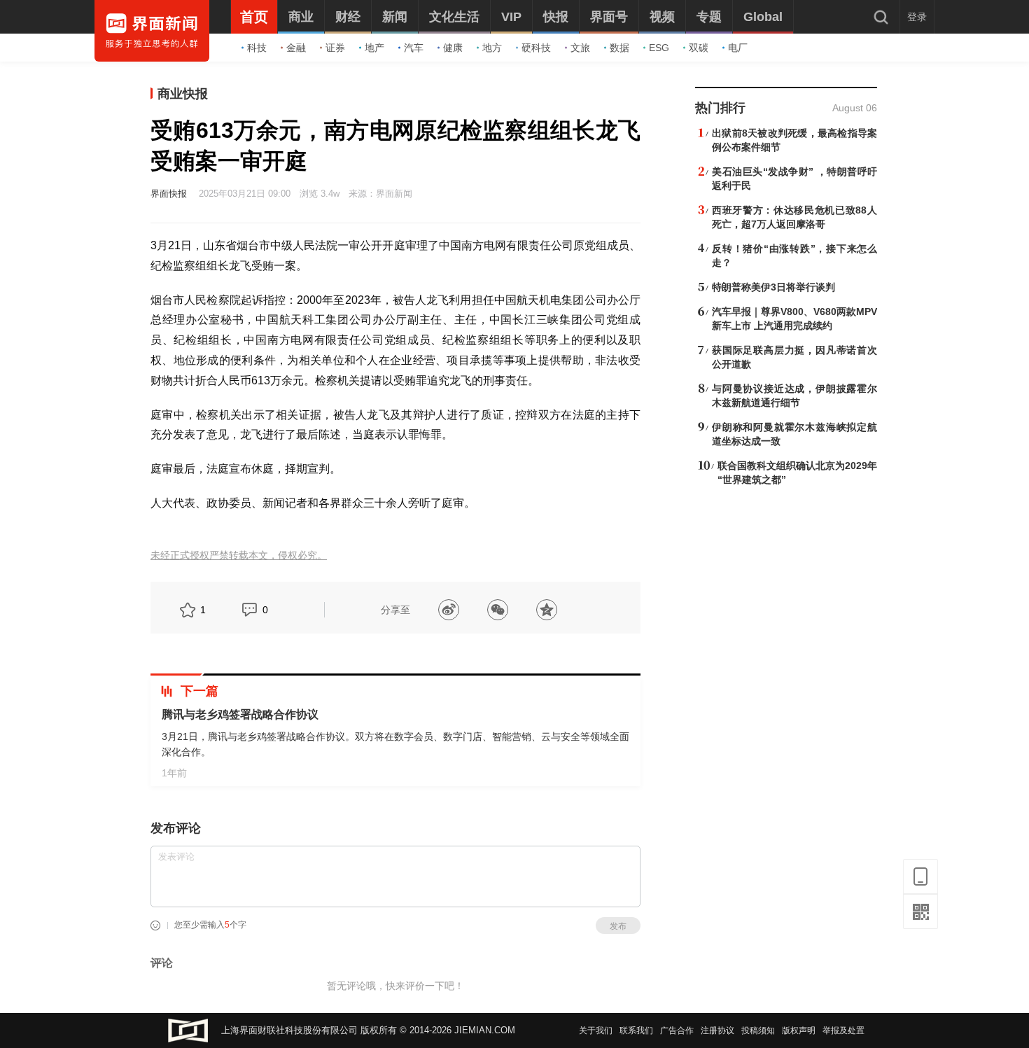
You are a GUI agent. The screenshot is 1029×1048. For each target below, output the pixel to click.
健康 (453, 47)
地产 (374, 47)
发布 (618, 926)
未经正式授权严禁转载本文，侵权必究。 (238, 555)
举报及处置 (843, 1030)
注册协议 (717, 1030)
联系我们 (636, 1030)
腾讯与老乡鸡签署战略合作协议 (240, 714)
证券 (335, 47)
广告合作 (677, 1030)
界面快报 (168, 193)
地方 (492, 47)
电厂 (738, 47)
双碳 (698, 47)
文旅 (580, 47)
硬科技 (536, 47)
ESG (659, 47)
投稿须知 (758, 1030)
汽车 (414, 47)
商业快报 (183, 94)
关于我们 (595, 1030)
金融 (296, 47)
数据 (619, 47)
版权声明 (799, 1030)
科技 (257, 47)
